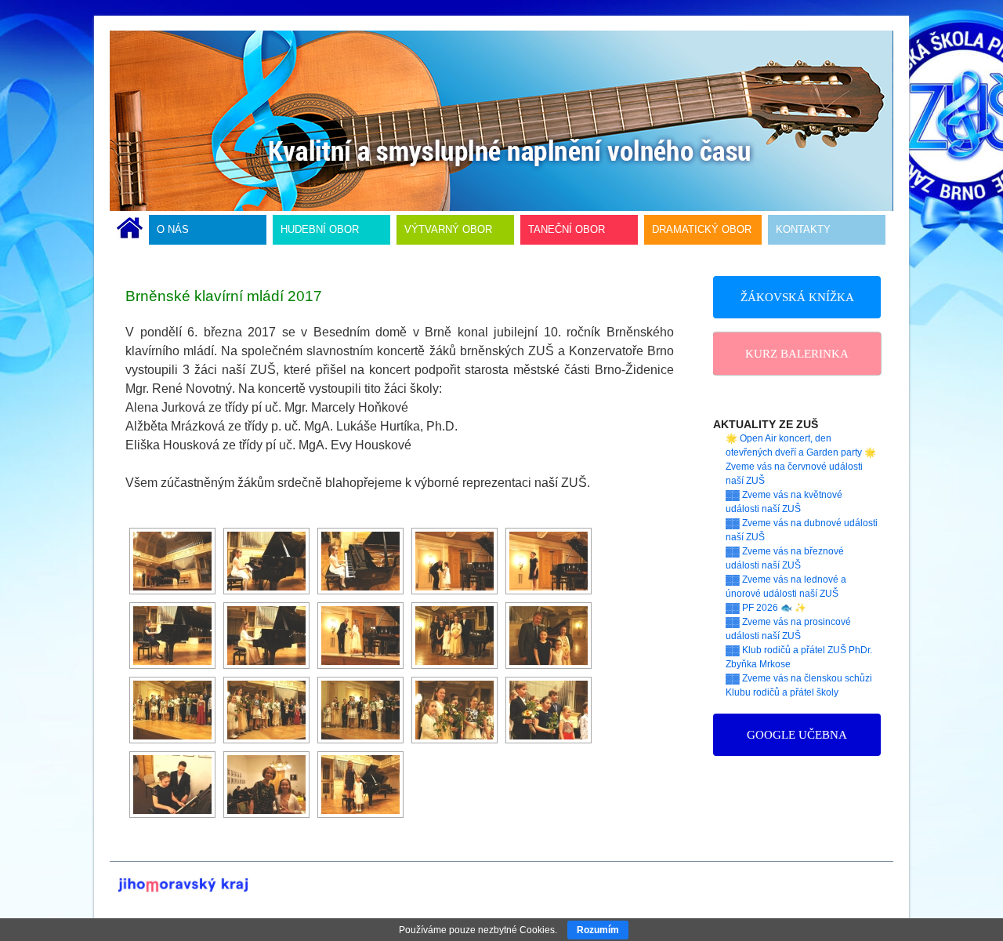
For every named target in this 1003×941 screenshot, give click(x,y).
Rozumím (598, 930)
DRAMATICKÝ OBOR (701, 229)
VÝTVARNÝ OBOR (448, 229)
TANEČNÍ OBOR (566, 229)
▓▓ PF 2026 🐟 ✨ (766, 607)
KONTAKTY (803, 229)
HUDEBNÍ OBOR (320, 229)
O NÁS (173, 229)
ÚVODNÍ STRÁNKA (130, 230)
